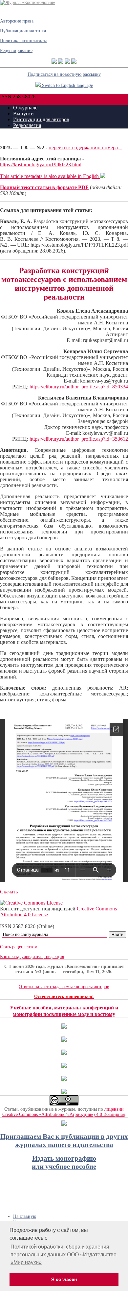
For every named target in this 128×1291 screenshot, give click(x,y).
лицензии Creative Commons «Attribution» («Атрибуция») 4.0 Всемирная (63, 1112)
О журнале (25, 107)
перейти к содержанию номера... (85, 147)
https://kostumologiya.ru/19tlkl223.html (40, 164)
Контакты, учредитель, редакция (32, 956)
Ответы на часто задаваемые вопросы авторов (64, 986)
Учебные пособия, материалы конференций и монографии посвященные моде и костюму (64, 1011)
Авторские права (16, 21)
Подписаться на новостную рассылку (64, 74)
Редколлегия (27, 125)
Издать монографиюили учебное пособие (64, 1162)
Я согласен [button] (64, 1279)
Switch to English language (67, 85)
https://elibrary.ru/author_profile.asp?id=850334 (79, 386)
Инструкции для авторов (41, 119)
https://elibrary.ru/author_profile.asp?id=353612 (79, 439)
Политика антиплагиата (23, 40)
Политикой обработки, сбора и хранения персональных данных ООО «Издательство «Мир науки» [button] (64, 1254)
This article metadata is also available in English (50, 176)
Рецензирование (16, 50)
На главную (24, 1216)
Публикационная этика (23, 30)
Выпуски (23, 113)
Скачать (9, 891)
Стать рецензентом (18, 946)
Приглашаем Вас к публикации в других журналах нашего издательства (64, 1141)
